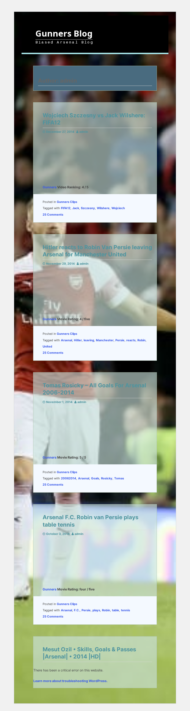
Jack (75, 208)
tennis (125, 610)
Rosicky (106, 478)
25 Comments (53, 214)
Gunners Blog (63, 33)
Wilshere (103, 208)
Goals (95, 478)
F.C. (77, 610)
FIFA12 (65, 208)
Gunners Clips (67, 202)
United (47, 346)
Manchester (105, 340)
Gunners (50, 187)
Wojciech (118, 208)
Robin (141, 340)
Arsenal (66, 340)
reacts (131, 340)
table (115, 610)
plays (96, 610)
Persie (119, 340)
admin (83, 132)
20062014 (68, 478)
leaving (89, 340)
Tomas (119, 478)
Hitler (78, 340)
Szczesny (88, 208)
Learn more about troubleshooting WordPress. (70, 681)
